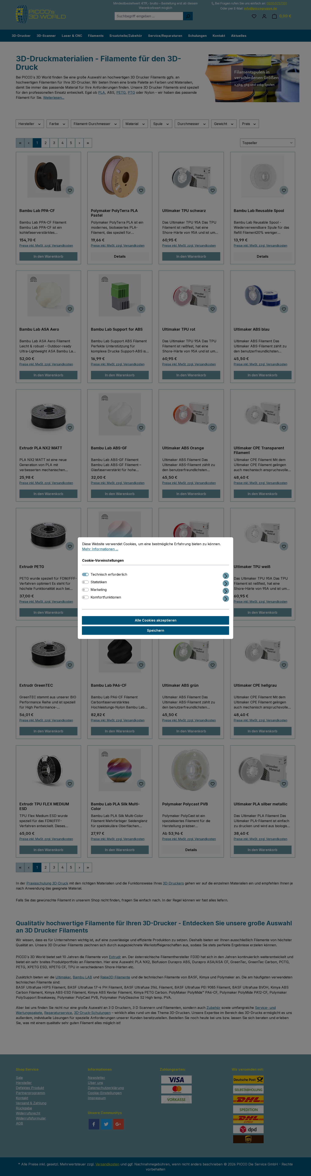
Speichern (155, 630)
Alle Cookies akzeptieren (155, 620)
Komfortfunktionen (106, 597)
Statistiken (99, 582)
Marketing (99, 589)
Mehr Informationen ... (100, 549)
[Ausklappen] (226, 575)
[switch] (85, 582)
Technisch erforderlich (109, 574)
